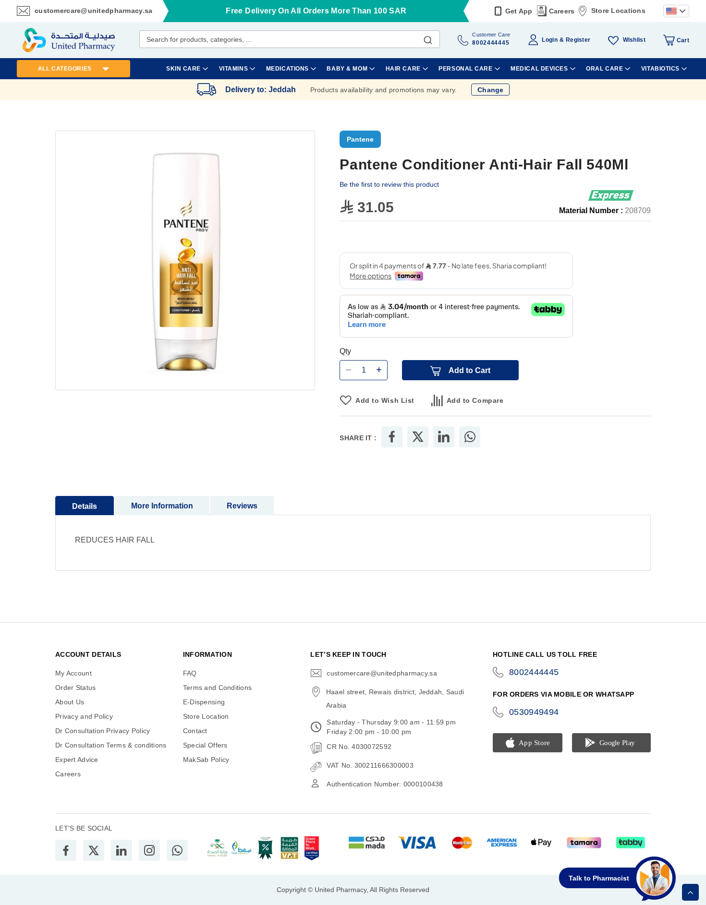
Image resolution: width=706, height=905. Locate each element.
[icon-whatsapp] (177, 850)
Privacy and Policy (84, 716)
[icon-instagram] (149, 850)
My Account (73, 673)
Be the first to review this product (389, 184)
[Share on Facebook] (392, 437)
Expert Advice (76, 759)
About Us (69, 702)
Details (84, 506)
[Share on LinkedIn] (444, 437)
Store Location (206, 716)
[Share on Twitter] (418, 437)
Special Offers (205, 745)
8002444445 (534, 672)
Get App (519, 11)
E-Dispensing (204, 702)
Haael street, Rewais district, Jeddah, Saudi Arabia (395, 698)
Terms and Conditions (217, 687)
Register (578, 39)
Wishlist (634, 39)
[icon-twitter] (93, 850)
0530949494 (534, 712)
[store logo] (69, 40)
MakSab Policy (206, 759)
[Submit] (428, 38)
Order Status (75, 687)
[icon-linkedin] (121, 850)
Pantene (360, 139)
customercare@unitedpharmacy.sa (93, 10)
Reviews (242, 506)
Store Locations (618, 10)
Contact (195, 731)
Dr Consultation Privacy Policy (102, 731)
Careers (562, 11)
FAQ (190, 673)
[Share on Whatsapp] (469, 437)
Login (549, 39)
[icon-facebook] (65, 850)
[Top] (690, 892)
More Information (162, 506)
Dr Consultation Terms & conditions (111, 745)
